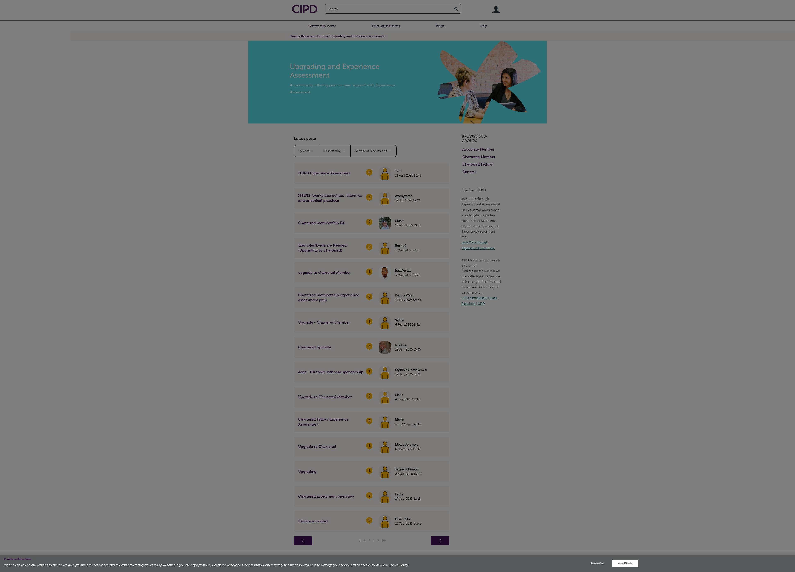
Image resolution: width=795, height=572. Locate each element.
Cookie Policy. (398, 565)
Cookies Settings (597, 563)
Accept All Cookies (625, 563)
